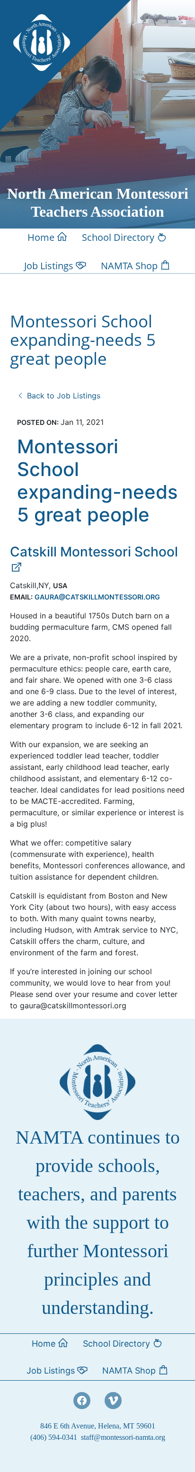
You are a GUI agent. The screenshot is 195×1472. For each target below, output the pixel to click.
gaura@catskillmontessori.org (97, 597)
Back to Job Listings (62, 395)
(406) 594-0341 (53, 1437)
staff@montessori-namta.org (123, 1437)
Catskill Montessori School (94, 552)
